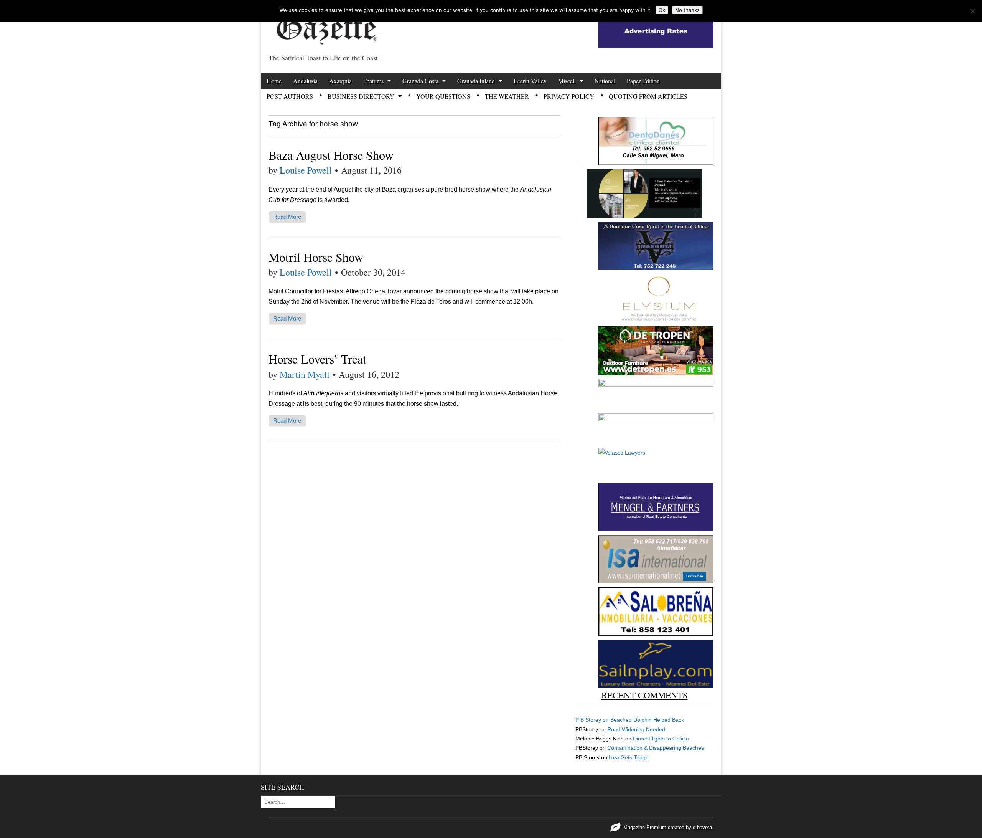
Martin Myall (305, 374)
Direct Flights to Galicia (661, 739)
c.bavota (702, 827)
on (592, 720)
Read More (287, 216)
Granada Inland (476, 81)
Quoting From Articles (648, 96)
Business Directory (361, 96)
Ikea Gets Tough (629, 757)
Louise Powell (306, 170)
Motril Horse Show (316, 257)
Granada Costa (420, 81)
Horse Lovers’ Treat (317, 358)
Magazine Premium (644, 827)
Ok (662, 10)
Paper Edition (643, 81)
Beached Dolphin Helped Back (647, 720)
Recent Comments (644, 695)
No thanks (687, 10)
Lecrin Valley (530, 81)
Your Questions (443, 96)
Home (274, 81)
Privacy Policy (569, 96)
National (605, 81)
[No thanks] (972, 11)
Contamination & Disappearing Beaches (655, 748)
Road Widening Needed (636, 729)
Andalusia (305, 81)
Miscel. (567, 81)
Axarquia (340, 81)
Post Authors (290, 96)
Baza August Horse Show (331, 155)
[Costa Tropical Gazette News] (326, 25)
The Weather (507, 96)
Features (373, 81)
